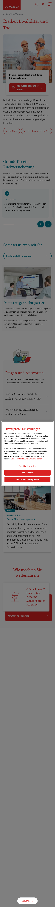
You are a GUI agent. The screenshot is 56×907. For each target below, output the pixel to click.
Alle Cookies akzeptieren (27, 480)
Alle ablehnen (27, 473)
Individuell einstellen (27, 466)
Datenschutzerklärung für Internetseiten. (26, 459)
